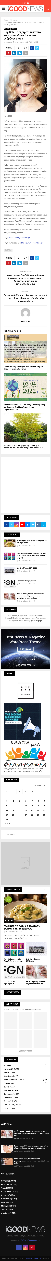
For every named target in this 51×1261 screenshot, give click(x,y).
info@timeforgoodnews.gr (30, 1240)
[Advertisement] (25, 484)
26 (19, 815)
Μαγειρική (8, 1098)
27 (26, 815)
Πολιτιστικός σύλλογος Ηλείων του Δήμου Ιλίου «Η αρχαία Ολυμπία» (23, 367)
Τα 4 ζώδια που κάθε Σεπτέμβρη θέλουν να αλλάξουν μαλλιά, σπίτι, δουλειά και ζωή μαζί (31, 555)
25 (13, 815)
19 (19, 810)
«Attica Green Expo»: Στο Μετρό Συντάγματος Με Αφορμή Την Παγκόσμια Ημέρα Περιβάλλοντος (24, 407)
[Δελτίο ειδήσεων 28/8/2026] (9, 571)
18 (13, 810)
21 (32, 810)
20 (26, 810)
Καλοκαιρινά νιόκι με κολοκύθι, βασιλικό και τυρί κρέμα (32, 541)
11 (13, 806)
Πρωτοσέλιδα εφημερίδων (26, 580)
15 (38, 806)
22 (38, 810)
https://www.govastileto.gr (19, 237)
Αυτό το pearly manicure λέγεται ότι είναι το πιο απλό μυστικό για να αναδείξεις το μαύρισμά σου (30, 596)
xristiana (9, 42)
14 (32, 806)
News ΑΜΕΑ (8, 1069)
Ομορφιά (13, 28)
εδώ (40, 771)
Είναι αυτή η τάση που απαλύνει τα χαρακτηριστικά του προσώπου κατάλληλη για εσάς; (31, 1161)
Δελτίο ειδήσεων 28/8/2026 (27, 568)
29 (38, 815)
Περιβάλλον (9, 1105)
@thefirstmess (25, 1051)
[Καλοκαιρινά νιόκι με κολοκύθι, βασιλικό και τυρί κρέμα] (9, 543)
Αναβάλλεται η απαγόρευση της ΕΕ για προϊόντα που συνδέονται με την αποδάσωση (24, 446)
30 (44, 815)
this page (38, 621)
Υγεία (6, 1108)
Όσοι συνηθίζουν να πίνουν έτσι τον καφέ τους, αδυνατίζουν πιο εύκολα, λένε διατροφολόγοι (25, 298)
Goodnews (8, 1065)
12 (19, 806)
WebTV (6, 1073)
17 (7, 810)
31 (7, 820)
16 (44, 806)
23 (44, 810)
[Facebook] (19, 1247)
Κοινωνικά (8, 1094)
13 (26, 806)
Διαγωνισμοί (9, 1083)
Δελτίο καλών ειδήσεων (14, 1080)
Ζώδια (6, 1087)
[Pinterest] (32, 1247)
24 (7, 815)
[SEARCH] (44, 834)
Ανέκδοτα (8, 1076)
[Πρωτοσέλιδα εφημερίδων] (9, 583)
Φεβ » (7, 823)
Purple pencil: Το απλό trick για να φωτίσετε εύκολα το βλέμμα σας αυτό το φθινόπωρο (31, 1147)
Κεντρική (7, 28)
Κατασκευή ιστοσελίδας (32, 1258)
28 (32, 815)
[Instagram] (25, 1247)
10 (7, 806)
